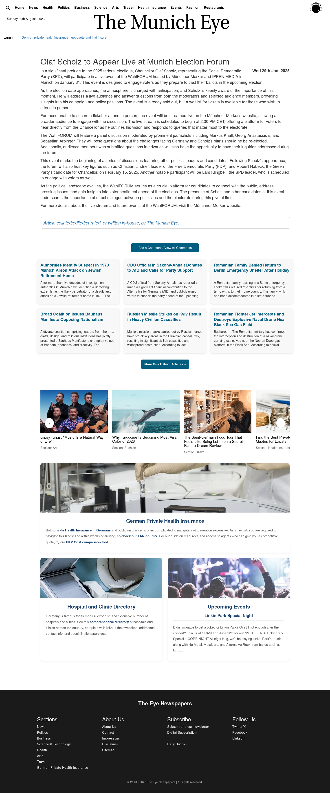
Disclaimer (110, 744)
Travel (128, 7)
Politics (64, 7)
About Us (109, 726)
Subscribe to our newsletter (188, 726)
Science (101, 7)
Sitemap (108, 750)
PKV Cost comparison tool (87, 542)
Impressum (110, 738)
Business (82, 7)
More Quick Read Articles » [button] (165, 364)
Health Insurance (152, 7)
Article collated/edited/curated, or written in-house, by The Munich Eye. (111, 223)
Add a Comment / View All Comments (165, 247)
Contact (108, 732)
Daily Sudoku (177, 744)
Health (48, 7)
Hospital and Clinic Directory (101, 606)
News (33, 7)
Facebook (239, 732)
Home (19, 7)
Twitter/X (239, 726)
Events (176, 7)
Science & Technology (54, 744)
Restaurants (214, 7)
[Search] (8, 7)
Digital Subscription (182, 732)
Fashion (192, 7)
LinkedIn (238, 738)
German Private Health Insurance (165, 520)
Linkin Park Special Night (229, 615)
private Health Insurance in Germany (82, 530)
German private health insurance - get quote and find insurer (65, 37)
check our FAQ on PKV (139, 535)
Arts (115, 7)
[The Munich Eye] (316, 8)
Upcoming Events (229, 606)
